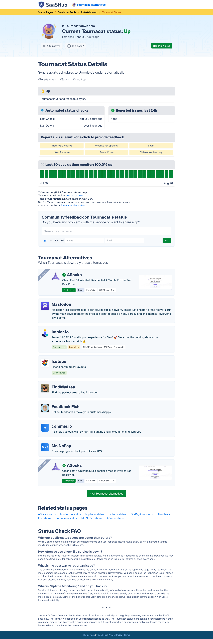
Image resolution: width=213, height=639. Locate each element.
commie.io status (66, 518)
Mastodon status (70, 514)
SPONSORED (43, 274)
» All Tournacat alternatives (106, 493)
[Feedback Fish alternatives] (45, 408)
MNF (45, 447)
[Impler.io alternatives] (45, 333)
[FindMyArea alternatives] (45, 388)
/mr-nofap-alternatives (55, 442)
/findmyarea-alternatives (56, 383)
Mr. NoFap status (91, 518)
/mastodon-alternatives (55, 300)
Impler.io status (94, 514)
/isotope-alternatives (54, 357)
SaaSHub (102, 635)
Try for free (69, 290)
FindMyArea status (142, 514)
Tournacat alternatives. (73, 205)
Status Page (89, 635)
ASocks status (47, 514)
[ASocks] (56, 276)
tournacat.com (74, 195)
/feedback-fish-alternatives (58, 402)
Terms (127, 635)
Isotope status (117, 514)
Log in (45, 240)
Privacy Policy (115, 635)
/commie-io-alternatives (56, 422)
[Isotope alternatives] (45, 363)
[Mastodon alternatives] (45, 306)
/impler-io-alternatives (55, 328)
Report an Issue (161, 45)
